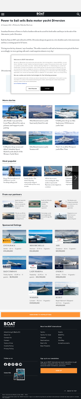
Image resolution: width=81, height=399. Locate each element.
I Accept (47, 88)
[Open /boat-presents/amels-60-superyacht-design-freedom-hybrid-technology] (8, 204)
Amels (5, 249)
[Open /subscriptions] (17, 375)
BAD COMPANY (10, 271)
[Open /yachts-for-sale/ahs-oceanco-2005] (67, 236)
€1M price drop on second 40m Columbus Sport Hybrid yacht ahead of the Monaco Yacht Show (13, 150)
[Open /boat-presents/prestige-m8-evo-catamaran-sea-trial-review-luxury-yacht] (34, 216)
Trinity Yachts (8, 275)
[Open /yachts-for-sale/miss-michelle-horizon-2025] (40, 236)
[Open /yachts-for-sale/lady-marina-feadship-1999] (40, 262)
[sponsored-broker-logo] (6, 243)
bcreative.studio (64, 343)
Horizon (32, 249)
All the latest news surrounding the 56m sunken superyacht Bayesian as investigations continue (53, 182)
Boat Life (43, 343)
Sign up (59, 370)
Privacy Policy (9, 348)
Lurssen (32, 301)
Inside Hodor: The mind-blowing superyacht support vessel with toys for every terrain (32, 182)
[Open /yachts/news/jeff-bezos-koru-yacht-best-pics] (11, 171)
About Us (7, 335)
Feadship (33, 275)
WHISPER (34, 297)
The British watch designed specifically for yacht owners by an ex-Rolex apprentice (72, 204)
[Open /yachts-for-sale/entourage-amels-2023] (14, 236)
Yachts (42, 332)
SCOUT (59, 297)
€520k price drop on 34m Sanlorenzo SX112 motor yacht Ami (65, 123)
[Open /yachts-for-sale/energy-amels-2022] (67, 262)
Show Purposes (33, 88)
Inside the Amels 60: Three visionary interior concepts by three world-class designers (20, 204)
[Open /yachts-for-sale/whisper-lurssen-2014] (40, 288)
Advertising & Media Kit (12, 332)
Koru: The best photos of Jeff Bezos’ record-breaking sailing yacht (11, 180)
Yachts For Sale (45, 335)
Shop (60, 337)
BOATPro (61, 335)
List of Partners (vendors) (20, 83)
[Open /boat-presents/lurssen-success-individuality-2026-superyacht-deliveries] (61, 216)
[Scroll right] (75, 177)
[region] (40, 74)
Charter (43, 337)
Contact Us (8, 337)
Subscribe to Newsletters (40, 315)
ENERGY (60, 271)
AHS (58, 245)
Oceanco (59, 249)
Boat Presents (45, 346)
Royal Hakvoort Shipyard (64, 301)
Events (60, 332)
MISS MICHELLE (37, 245)
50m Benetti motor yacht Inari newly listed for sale (39, 121)
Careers (6, 340)
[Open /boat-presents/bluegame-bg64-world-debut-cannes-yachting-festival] (8, 216)
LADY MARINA (36, 271)
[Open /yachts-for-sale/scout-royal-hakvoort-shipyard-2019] (67, 288)
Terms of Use (8, 343)
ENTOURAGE (9, 245)
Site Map (61, 340)
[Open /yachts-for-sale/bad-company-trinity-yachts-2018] (14, 262)
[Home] (40, 14)
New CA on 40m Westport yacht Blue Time (66, 148)
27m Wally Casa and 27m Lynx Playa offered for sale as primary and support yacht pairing (14, 124)
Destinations (44, 340)
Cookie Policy (9, 346)
